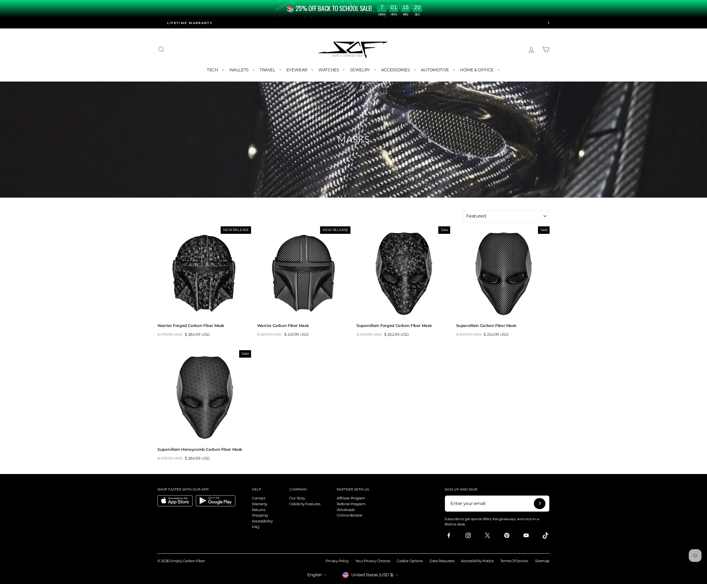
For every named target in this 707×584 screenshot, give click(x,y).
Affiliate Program (351, 498)
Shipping (260, 515)
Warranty (259, 504)
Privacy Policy (337, 561)
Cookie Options (410, 561)
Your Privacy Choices (372, 561)
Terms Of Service (514, 561)
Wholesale (346, 509)
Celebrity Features (304, 504)
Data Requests (441, 561)
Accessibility (262, 521)
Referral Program (351, 504)
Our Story (297, 498)
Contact (258, 498)
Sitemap (542, 561)
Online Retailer (349, 515)
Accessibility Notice (477, 561)
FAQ (255, 527)
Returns (258, 509)
